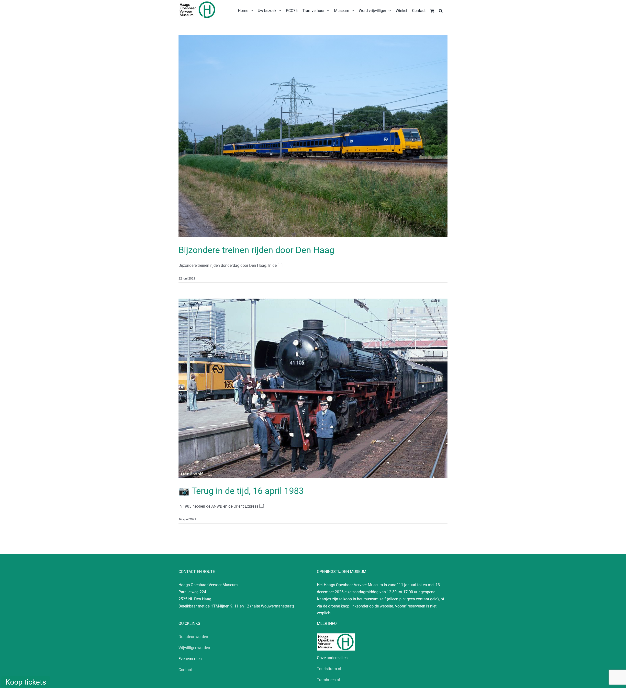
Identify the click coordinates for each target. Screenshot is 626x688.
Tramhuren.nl (328, 679)
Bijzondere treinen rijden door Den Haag (256, 250)
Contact (185, 669)
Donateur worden (193, 636)
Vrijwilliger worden (194, 647)
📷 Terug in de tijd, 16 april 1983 (241, 491)
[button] (441, 10)
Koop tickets (25, 682)
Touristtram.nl (329, 668)
